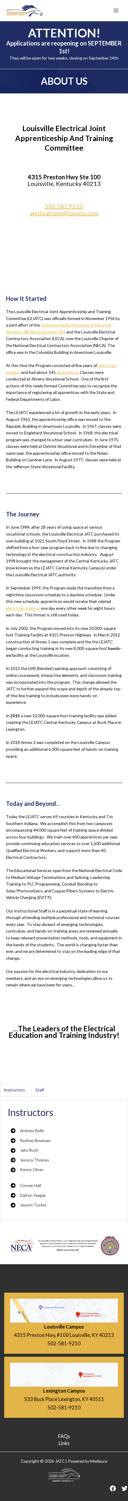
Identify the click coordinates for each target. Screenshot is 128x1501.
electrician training (23, 608)
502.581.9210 (64, 206)
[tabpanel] (64, 1160)
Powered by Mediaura (87, 1461)
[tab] (14, 1090)
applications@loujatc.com (64, 212)
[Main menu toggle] (116, 10)
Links (64, 1443)
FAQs (64, 1436)
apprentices (67, 372)
